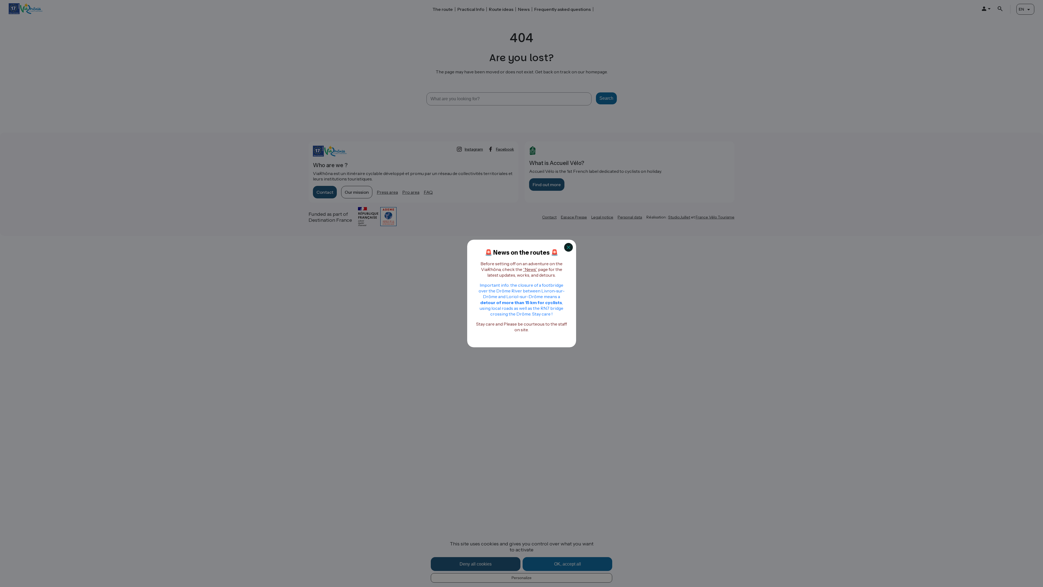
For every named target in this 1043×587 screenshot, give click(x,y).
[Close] (568, 247)
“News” (530, 269)
